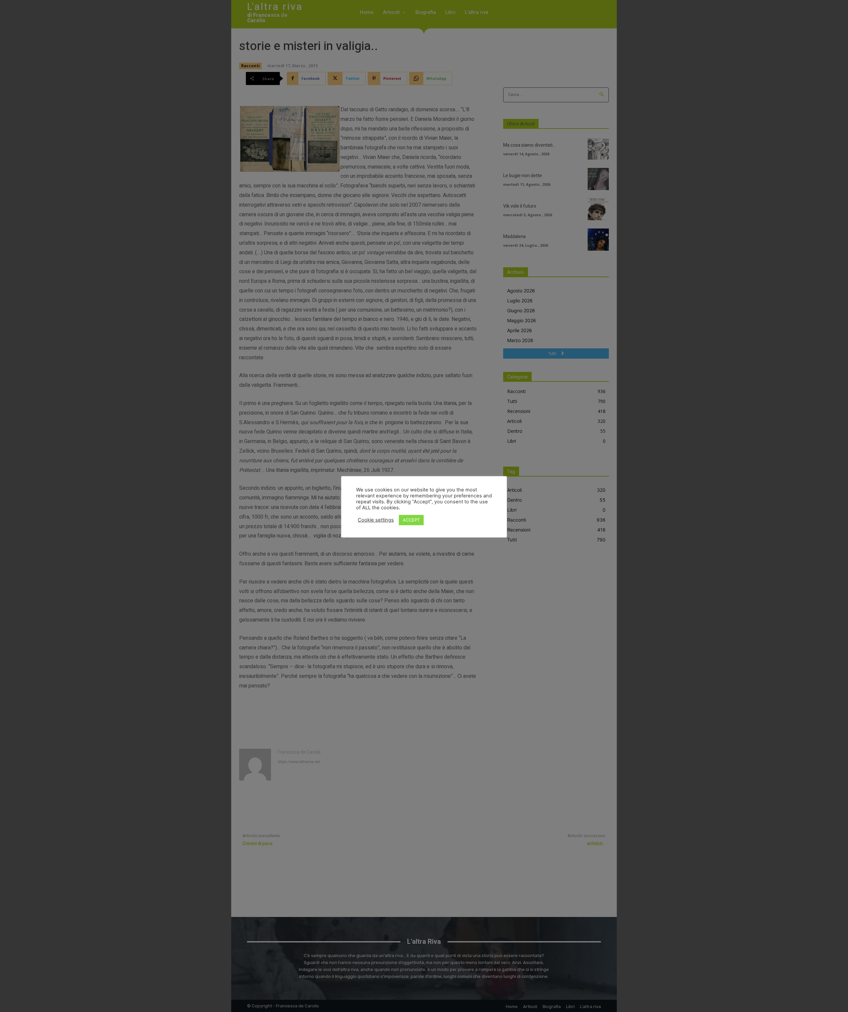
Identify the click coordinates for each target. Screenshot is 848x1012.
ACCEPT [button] (411, 520)
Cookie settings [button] (376, 520)
